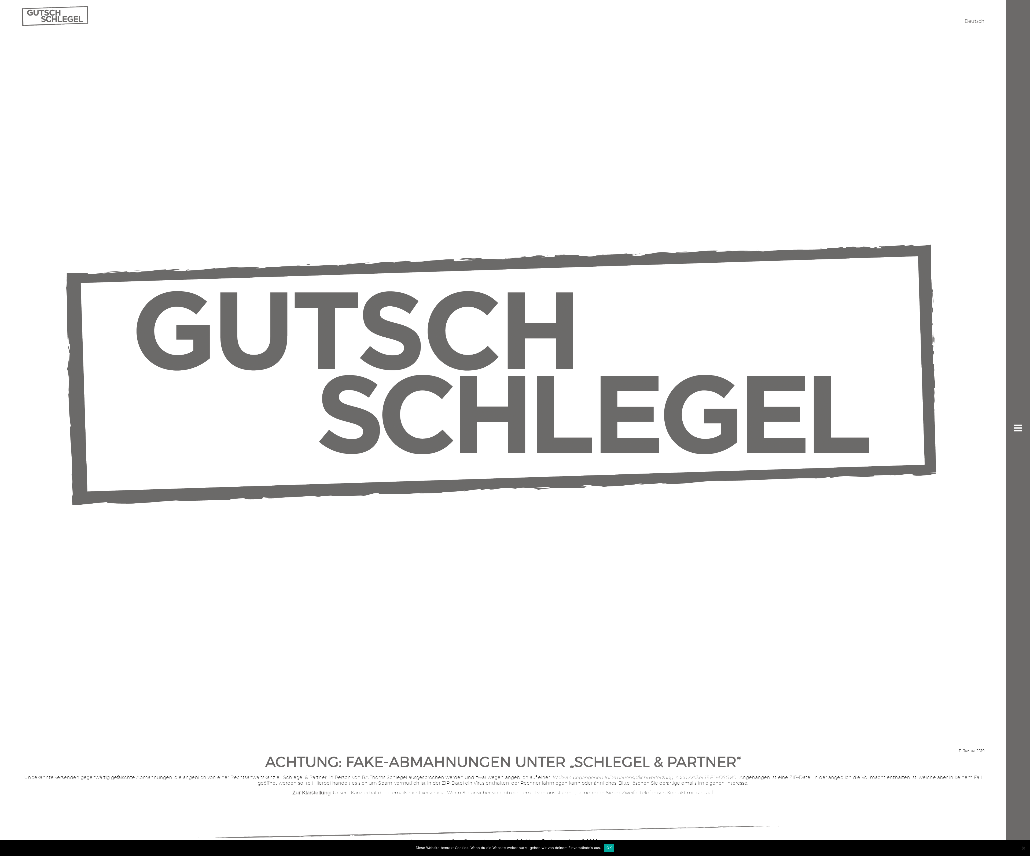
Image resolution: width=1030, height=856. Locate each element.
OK (609, 848)
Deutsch (974, 21)
